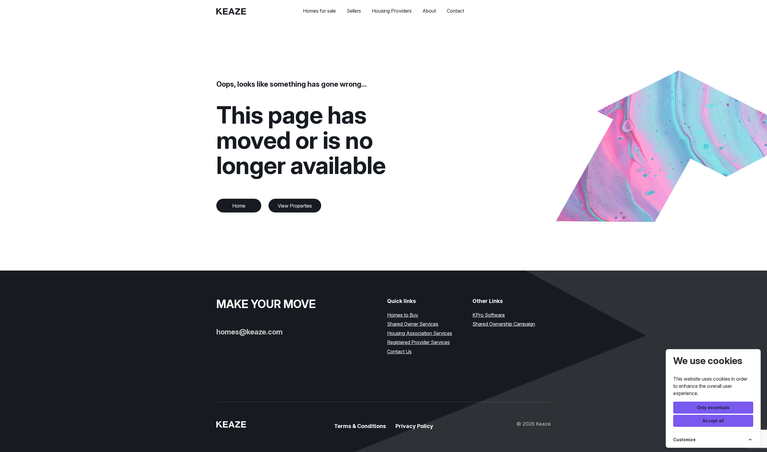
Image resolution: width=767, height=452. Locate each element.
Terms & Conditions (360, 426)
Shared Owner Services (412, 324)
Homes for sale (319, 11)
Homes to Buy (402, 315)
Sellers (354, 11)
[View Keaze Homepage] (231, 11)
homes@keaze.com (249, 332)
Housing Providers (392, 11)
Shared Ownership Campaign (503, 324)
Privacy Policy (414, 426)
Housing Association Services (419, 333)
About (429, 11)
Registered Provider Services (418, 342)
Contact (455, 11)
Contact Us (399, 352)
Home (238, 206)
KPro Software (488, 315)
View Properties (295, 206)
